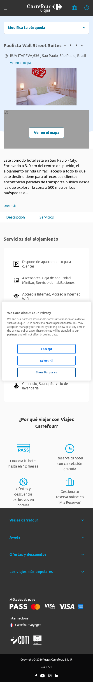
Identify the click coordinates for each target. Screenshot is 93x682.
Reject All (46, 360)
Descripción (15, 217)
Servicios (47, 217)
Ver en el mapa (20, 63)
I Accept (46, 349)
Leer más (10, 205)
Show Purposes (46, 372)
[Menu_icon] (5, 8)
